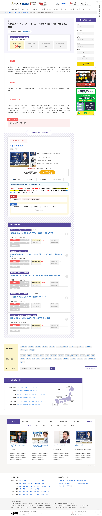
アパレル (80, 359)
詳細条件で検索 (91, 368)
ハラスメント (73, 346)
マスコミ (82, 355)
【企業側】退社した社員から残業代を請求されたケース (28, 297)
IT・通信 (23, 355)
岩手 (25, 387)
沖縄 (39, 404)
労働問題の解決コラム (72, 505)
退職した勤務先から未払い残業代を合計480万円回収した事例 (30, 318)
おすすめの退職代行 (82, 507)
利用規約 (54, 503)
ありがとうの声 (87, 9)
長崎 (24, 404)
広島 (27, 401)
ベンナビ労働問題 (8, 12)
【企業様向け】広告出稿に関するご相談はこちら (42, 507)
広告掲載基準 (20, 507)
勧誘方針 (13, 507)
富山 (39, 394)
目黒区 (19, 12)
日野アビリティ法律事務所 (59, 445)
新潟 (33, 394)
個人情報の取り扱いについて (51, 505)
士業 (60, 359)
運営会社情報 (48, 503)
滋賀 (27, 397)
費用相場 (56, 9)
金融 (88, 355)
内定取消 (45, 346)
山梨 (30, 394)
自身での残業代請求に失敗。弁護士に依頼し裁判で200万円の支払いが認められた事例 (36, 255)
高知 (41, 401)
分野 (78, 24)
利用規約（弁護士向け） (63, 503)
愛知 (18, 394)
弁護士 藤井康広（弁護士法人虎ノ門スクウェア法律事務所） (40, 445)
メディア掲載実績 (29, 505)
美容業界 (66, 359)
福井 (44, 394)
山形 (34, 387)
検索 (52, 368)
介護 (38, 359)
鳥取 (18, 401)
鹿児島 (36, 404)
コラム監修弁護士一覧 (83, 505)
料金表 (30, 179)
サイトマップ (74, 503)
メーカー (35, 355)
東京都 (15, 12)
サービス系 (53, 355)
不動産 (22, 359)
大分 (30, 404)
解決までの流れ (26, 9)
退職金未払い (24, 350)
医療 (33, 359)
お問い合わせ (62, 505)
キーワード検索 (81, 56)
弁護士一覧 (88, 421)
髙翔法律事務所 (25, 12)
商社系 (42, 355)
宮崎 (33, 404)
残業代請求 (24, 346)
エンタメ (61, 355)
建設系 (28, 359)
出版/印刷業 (92, 359)
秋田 (31, 387)
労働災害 (58, 346)
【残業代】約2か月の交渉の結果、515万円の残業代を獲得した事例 (31, 233)
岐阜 (21, 394)
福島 (37, 387)
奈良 (30, 397)
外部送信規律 (27, 507)
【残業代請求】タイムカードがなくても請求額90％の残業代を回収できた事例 (35, 275)
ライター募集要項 (39, 505)
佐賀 (21, 404)
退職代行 (81, 346)
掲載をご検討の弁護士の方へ (17, 505)
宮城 (28, 387)
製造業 (29, 355)
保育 (43, 359)
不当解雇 (31, 346)
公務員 (55, 359)
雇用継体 (79, 30)
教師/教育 (48, 359)
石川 (41, 394)
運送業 (67, 355)
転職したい (64, 9)
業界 (78, 43)
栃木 (37, 390)
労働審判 (65, 346)
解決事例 (35, 9)
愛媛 (39, 401)
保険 (93, 355)
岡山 (24, 401)
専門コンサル (74, 355)
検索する (86, 64)
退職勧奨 (32, 350)
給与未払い (89, 346)
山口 (30, 401)
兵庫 (21, 397)
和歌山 (33, 397)
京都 (24, 397)
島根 (21, 401)
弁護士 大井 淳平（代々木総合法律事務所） (18, 445)
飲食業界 (73, 359)
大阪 (18, 397)
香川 (36, 401)
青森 (22, 387)
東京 (18, 390)
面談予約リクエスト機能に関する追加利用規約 (65, 507)
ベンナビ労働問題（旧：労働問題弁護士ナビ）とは (22, 503)
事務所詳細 (17, 179)
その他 (22, 362)
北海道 (18, 387)
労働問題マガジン (39, 503)
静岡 (24, 394)
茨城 (31, 390)
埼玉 (25, 390)
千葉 (28, 390)
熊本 (27, 404)
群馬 (34, 390)
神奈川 (21, 390)
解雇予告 (38, 346)
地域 (78, 49)
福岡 (18, 404)
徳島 (33, 401)
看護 (85, 359)
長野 (36, 394)
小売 (47, 355)
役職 (78, 37)
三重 (27, 394)
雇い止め (51, 346)
